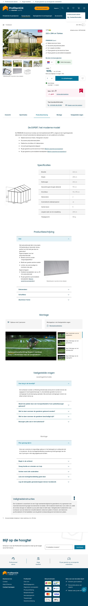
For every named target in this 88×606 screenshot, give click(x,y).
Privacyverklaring (29, 590)
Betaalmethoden (29, 593)
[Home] (4, 24)
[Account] (68, 8)
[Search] (63, 8)
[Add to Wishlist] (82, 78)
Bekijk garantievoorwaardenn (57, 152)
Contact (5, 582)
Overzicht (8, 115)
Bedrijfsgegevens (29, 584)
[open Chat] (84, 589)
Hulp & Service (7, 584)
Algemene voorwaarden (31, 587)
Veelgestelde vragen (77, 115)
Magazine (56, 8)
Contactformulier (75, 17)
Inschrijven (79, 547)
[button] (79, 8)
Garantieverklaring (29, 601)
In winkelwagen (67, 78)
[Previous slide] (2, 44)
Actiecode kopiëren (62, 94)
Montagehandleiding (56, 326)
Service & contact (42, 8)
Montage (59, 115)
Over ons (26, 582)
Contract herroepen (9, 587)
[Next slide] (42, 44)
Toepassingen (28, 598)
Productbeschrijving (42, 115)
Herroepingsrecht (29, 595)
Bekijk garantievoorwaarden (54, 149)
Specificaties (23, 115)
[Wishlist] (73, 8)
